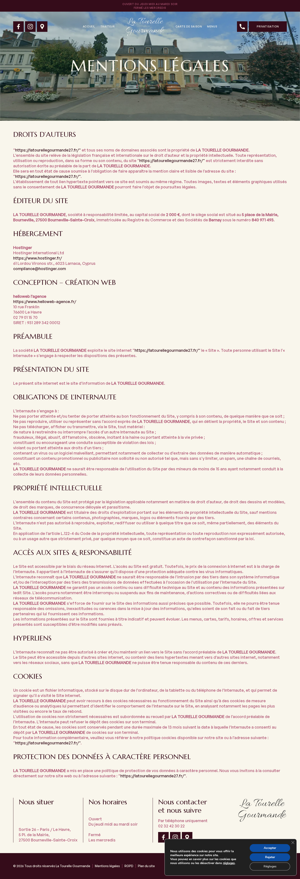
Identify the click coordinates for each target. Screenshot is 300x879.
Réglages (270, 866)
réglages (229, 863)
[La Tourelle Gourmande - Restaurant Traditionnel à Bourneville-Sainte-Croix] (18, 26)
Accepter (270, 848)
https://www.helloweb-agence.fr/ (44, 301)
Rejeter (270, 857)
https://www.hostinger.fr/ (37, 258)
